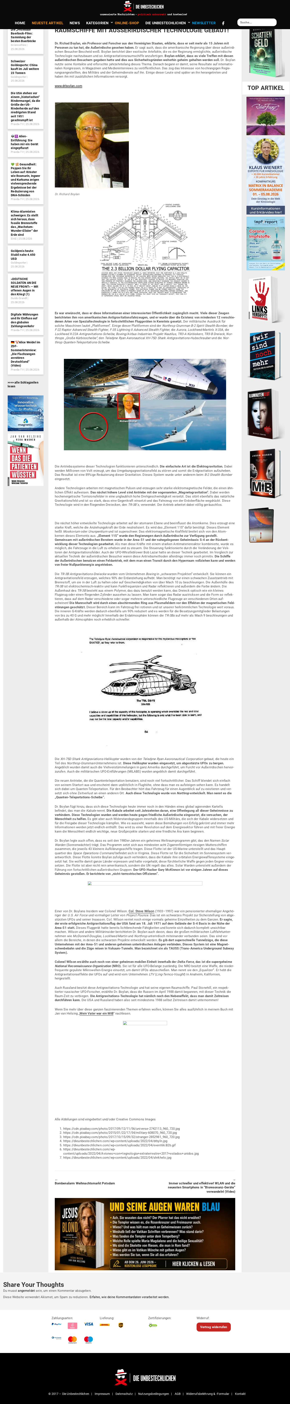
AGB (178, 1393)
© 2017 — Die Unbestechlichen (68, 1393)
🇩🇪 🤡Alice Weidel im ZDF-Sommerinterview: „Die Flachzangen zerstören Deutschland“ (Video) (25, 354)
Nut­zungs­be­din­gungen (153, 1393)
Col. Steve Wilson (141, 911)
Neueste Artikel (47, 23)
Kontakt (240, 1393)
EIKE (14, 238)
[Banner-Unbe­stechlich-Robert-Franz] (265, 116)
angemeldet (26, 1291)
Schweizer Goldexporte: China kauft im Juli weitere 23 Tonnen (25, 67)
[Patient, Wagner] (26, 459)
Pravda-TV (17, 124)
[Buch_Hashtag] (265, 355)
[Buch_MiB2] (265, 473)
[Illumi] (265, 414)
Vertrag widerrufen (213, 1327)
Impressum (102, 1393)
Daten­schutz (124, 1393)
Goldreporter (18, 76)
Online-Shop (127, 23)
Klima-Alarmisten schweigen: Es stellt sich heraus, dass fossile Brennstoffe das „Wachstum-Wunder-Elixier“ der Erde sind (24, 223)
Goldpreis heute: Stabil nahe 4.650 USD (23, 254)
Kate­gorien (97, 23)
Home (20, 23)
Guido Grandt (19, 298)
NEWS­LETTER (204, 23)
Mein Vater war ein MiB (96, 1013)
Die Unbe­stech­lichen (165, 23)
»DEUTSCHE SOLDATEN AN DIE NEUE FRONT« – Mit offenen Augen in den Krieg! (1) (24, 286)
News (75, 23)
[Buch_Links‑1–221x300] (265, 298)
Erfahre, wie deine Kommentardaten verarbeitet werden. (129, 1297)
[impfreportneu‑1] (265, 243)
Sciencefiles (18, 45)
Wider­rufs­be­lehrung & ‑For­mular (207, 1393)
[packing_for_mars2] (265, 524)
